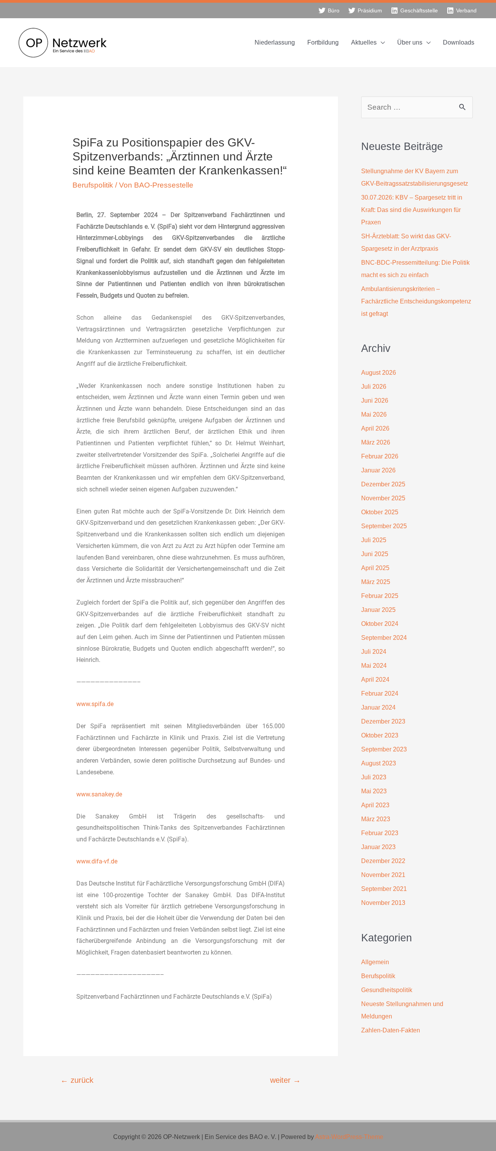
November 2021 (383, 875)
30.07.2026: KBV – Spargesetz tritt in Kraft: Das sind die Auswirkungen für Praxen (411, 210)
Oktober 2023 (379, 735)
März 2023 (375, 819)
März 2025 (375, 582)
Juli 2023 (373, 777)
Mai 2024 (374, 665)
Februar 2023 (379, 833)
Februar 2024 (379, 693)
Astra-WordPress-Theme (349, 1137)
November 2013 (383, 902)
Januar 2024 (378, 707)
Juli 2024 (373, 651)
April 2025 (375, 568)
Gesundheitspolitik (386, 990)
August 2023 (378, 763)
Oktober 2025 (379, 512)
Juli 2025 (373, 540)
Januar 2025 (378, 610)
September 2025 (384, 526)
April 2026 (375, 428)
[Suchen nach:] (417, 107)
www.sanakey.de (99, 794)
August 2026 (378, 372)
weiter (285, 1080)
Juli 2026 (373, 386)
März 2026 (375, 442)
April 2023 (375, 805)
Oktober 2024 (379, 623)
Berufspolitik (92, 185)
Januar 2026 (378, 470)
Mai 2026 (374, 414)
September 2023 (384, 749)
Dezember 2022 (383, 861)
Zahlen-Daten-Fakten (390, 1030)
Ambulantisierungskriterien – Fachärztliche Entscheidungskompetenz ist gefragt (416, 301)
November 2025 (383, 498)
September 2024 (384, 637)
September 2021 (384, 889)
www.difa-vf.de (96, 861)
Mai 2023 (374, 791)
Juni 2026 (374, 400)
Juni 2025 (374, 554)
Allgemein (375, 962)
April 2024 (375, 679)
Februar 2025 (379, 596)
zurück (76, 1080)
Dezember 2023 (383, 721)
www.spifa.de (95, 704)
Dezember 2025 (383, 484)
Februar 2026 (379, 456)
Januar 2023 (378, 847)
